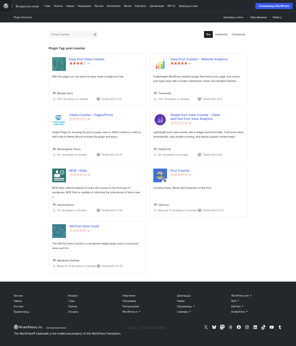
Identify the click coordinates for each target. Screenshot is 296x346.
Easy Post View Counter (87, 59)
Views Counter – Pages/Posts (91, 115)
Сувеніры (184, 311)
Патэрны (73, 311)
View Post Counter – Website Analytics (199, 59)
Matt (235, 300)
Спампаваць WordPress (274, 5)
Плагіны (72, 306)
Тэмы (71, 300)
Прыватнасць (21, 311)
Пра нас (18, 295)
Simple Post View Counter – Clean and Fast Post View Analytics (195, 117)
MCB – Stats (78, 170)
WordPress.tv (131, 311)
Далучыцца (183, 295)
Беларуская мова (56, 327)
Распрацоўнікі (130, 306)
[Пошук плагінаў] (95, 34)
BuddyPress (239, 311)
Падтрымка (129, 300)
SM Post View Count (84, 226)
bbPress (237, 306)
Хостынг (19, 306)
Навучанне (128, 295)
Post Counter (180, 170)
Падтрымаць (186, 306)
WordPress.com (241, 295)
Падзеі (181, 300)
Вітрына (73, 295)
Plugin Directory (23, 17)
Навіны (18, 300)
